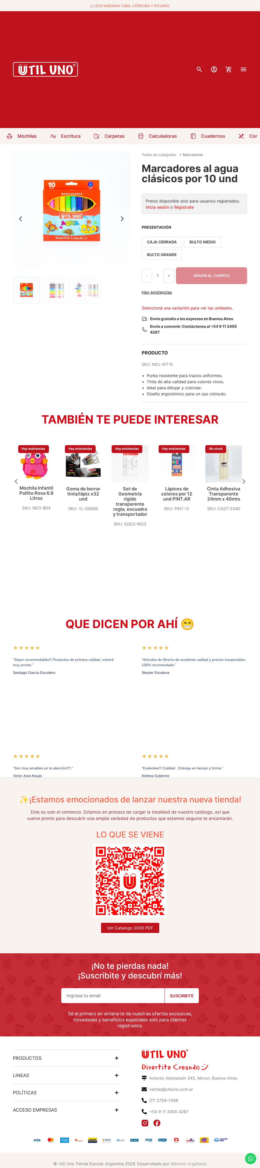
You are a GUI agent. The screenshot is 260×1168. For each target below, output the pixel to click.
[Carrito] (228, 69)
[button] (16, 481)
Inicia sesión (157, 207)
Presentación (156, 227)
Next (122, 219)
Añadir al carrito (211, 276)
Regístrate (184, 207)
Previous (20, 219)
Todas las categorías (159, 154)
